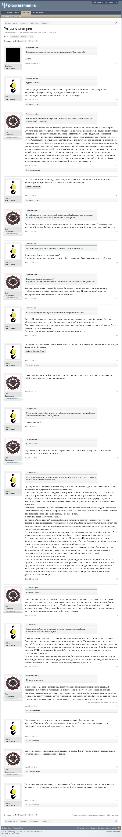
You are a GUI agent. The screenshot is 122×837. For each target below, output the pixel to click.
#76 (117, 706)
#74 (117, 615)
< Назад (20, 41)
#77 (117, 736)
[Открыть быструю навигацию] (116, 23)
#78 (117, 767)
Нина (44, 32)
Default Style (6, 828)
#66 (117, 262)
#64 (117, 196)
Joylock (8, 66)
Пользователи (38, 12)
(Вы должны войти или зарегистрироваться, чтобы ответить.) (95, 815)
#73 (117, 579)
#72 (117, 458)
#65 (117, 231)
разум (23, 36)
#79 (117, 800)
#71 (117, 426)
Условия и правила (113, 832)
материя (14, 36)
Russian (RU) (18, 828)
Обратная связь (83, 828)
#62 (117, 100)
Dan (26, 104)
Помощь (93, 828)
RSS (119, 828)
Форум (26, 12)
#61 (117, 63)
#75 (117, 667)
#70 (117, 391)
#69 (117, 360)
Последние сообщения (12, 16)
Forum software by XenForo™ (22, 832)
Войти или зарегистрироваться (105, 2)
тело (31, 36)
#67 (117, 299)
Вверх (114, 828)
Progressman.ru (13, 12)
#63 (117, 165)
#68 (117, 336)
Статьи (19, 32)
